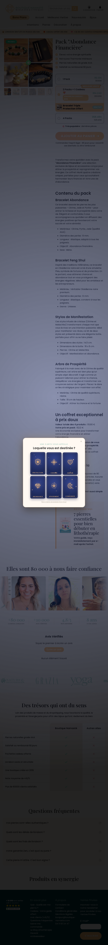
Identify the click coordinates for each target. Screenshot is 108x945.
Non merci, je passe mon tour (54, 502)
